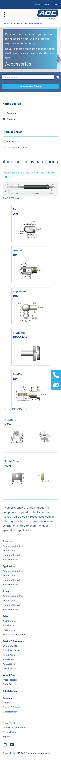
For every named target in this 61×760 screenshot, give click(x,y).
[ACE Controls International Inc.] (47, 14)
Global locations (11, 711)
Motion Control (10, 550)
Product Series (12, 132)
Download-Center (11, 650)
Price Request (9, 625)
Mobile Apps (9, 654)
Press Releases (10, 679)
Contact (55, 4)
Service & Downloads (13, 641)
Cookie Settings (10, 723)
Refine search (12, 103)
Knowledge (8, 659)
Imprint (6, 736)
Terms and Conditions (14, 727)
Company (7, 698)
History (6, 702)
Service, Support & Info (14, 634)
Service (36, 4)
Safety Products (10, 559)
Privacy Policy (9, 732)
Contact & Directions (13, 707)
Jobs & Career (10, 691)
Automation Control (13, 545)
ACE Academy (9, 663)
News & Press (9, 675)
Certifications (9, 668)
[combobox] (28, 77)
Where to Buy (9, 620)
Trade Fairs (8, 684)
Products (7, 541)
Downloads (45, 4)
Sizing (6, 591)
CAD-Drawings (10, 645)
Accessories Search (30, 86)
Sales (5, 616)
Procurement (9, 629)
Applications (9, 566)
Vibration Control (11, 554)
